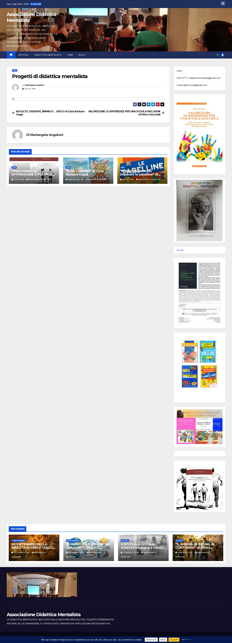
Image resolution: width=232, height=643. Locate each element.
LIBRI (70, 55)
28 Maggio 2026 (77, 552)
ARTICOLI (23, 55)
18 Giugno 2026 (22, 552)
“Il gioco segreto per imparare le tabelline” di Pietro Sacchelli (139, 174)
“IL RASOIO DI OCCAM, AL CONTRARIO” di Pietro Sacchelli (195, 547)
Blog (82, 55)
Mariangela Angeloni (34, 85)
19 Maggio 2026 (131, 552)
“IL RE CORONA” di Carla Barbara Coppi (85, 172)
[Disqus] (88, 222)
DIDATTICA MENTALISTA (48, 55)
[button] (218, 55)
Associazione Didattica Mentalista (44, 614)
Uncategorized (18, 540)
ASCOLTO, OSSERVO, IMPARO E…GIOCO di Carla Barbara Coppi (50, 113)
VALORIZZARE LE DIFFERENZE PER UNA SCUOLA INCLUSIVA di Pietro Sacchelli (124, 113)
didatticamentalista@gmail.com (205, 78)
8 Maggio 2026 (185, 552)
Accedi (180, 250)
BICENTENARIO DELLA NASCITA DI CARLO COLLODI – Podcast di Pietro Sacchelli (33, 547)
